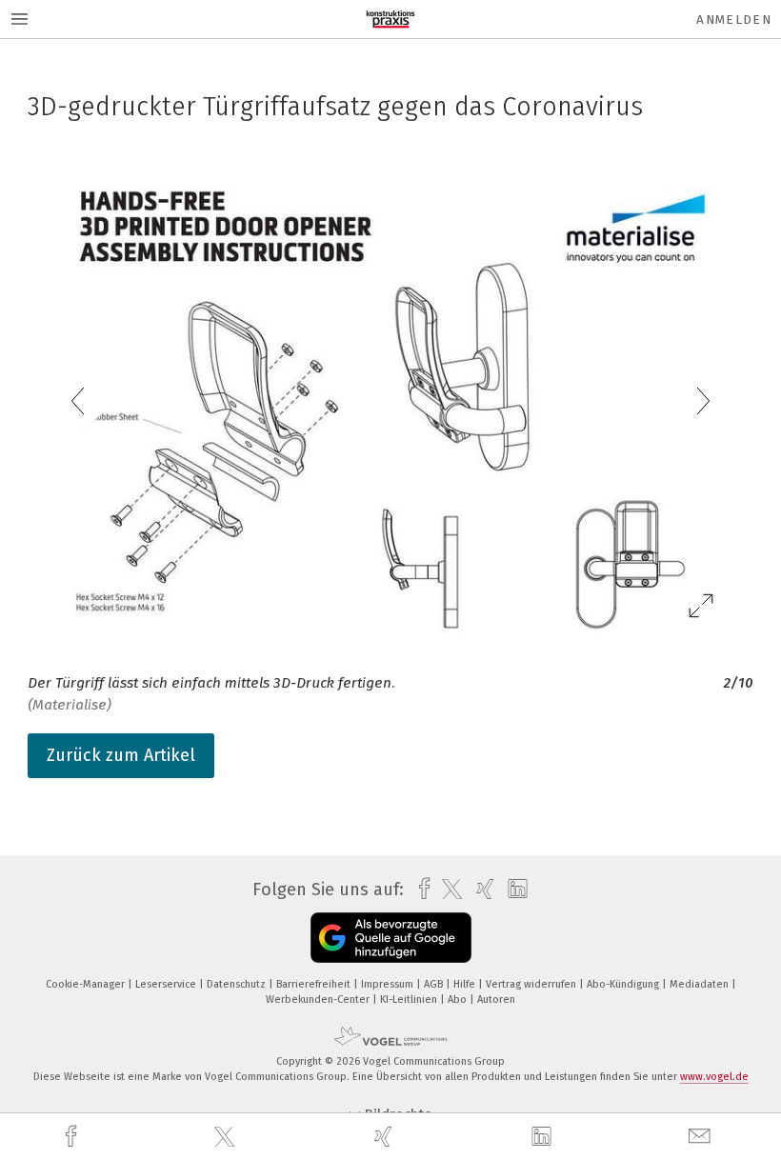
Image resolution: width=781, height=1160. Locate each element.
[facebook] (73, 1136)
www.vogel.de (714, 1076)
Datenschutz (238, 984)
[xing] (385, 1137)
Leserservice (167, 984)
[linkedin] (544, 1137)
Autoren (496, 999)
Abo (459, 999)
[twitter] (226, 1137)
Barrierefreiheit (314, 984)
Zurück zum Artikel (121, 755)
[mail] (702, 1136)
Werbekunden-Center (319, 999)
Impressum (388, 984)
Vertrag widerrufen (532, 984)
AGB (435, 984)
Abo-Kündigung (624, 984)
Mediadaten (700, 984)
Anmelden (733, 19)
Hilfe (465, 984)
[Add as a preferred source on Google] (390, 937)
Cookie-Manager (87, 984)
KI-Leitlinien (410, 999)
